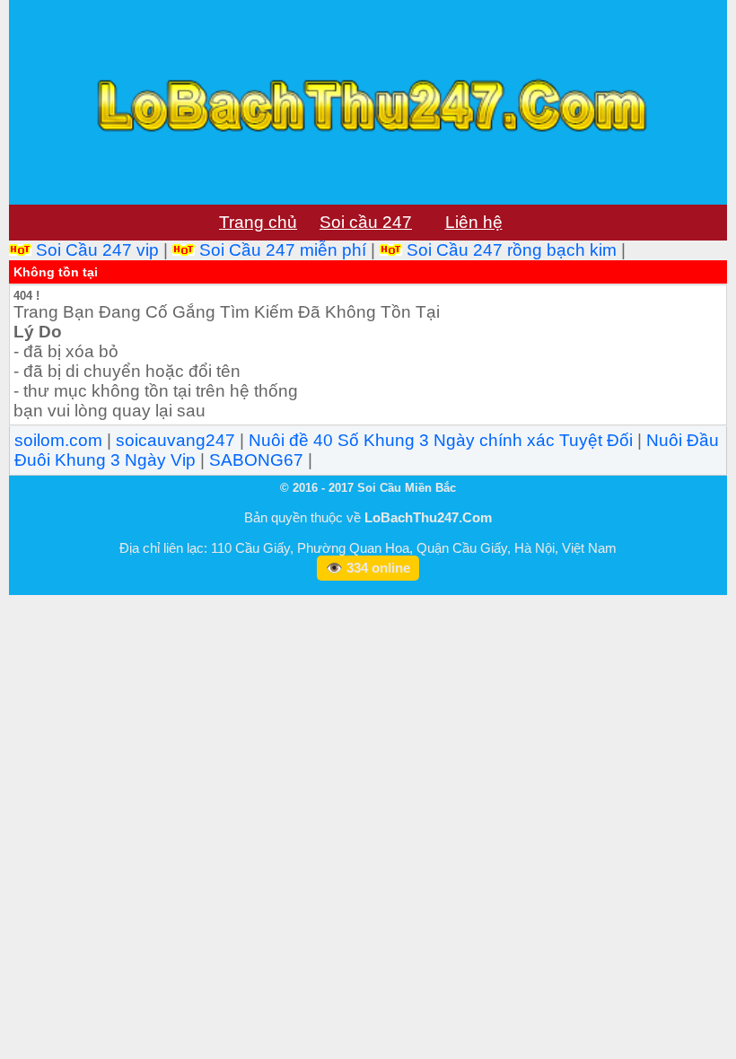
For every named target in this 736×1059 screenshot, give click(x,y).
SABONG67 (256, 460)
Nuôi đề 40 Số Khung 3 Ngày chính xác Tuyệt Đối (441, 440)
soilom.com (58, 440)
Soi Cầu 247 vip (97, 250)
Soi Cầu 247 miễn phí (283, 250)
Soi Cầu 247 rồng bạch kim (511, 250)
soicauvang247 (175, 440)
